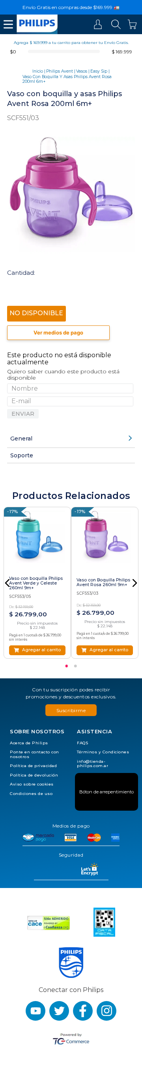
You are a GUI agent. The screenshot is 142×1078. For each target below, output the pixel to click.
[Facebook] (83, 1011)
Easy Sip (98, 71)
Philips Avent (59, 71)
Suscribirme (71, 710)
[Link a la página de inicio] (37, 71)
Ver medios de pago (58, 332)
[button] (7, 583)
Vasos (81, 71)
